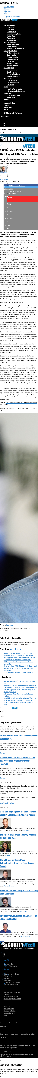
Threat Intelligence (13, 44)
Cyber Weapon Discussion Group (12, 992)
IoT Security (10, 61)
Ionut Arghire (4, 179)
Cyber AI (6, 99)
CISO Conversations (13, 83)
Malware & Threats (9, 25)
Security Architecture (10, 51)
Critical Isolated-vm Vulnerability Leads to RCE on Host (18, 655)
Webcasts (6, 9)
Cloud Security (11, 55)
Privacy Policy (7, 1015)
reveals (20, 287)
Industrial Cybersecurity (14, 89)
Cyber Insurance (12, 70)
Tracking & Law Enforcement (15, 49)
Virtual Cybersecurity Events (11, 974)
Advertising (7, 1007)
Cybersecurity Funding (14, 95)
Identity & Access (12, 59)
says (29, 328)
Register (2, 753)
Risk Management (9, 68)
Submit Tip (3, 1026)
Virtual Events (7, 11)
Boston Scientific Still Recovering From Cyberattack (18, 700)
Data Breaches (11, 32)
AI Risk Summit (8, 980)
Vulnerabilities (11, 40)
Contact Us (3, 1038)
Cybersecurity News (9, 7)
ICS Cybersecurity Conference (12, 17)
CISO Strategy (8, 78)
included (23, 240)
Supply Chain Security (13, 76)
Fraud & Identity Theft (14, 34)
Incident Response (12, 46)
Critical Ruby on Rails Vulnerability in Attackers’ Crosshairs (20, 698)
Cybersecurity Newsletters (11, 985)
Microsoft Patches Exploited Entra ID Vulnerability (17, 660)
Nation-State (11, 36)
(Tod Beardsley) (24, 911)
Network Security (12, 66)
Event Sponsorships (9, 1009)
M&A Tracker (11, 97)
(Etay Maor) (25, 830)
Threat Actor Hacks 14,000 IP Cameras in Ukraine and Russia (20, 666)
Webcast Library (8, 976)
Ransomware (11, 38)
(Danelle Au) (7, 855)
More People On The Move (7, 803)
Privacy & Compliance (13, 74)
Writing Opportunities (9, 1011)
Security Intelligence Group (11, 997)
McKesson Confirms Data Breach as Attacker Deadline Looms (20, 687)
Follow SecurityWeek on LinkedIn (12, 999)
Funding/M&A (7, 93)
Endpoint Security (12, 57)
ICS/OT (6, 87)
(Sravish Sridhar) (25, 936)
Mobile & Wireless (12, 63)
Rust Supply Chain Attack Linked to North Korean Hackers (19, 658)
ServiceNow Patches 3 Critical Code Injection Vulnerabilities (20, 685)
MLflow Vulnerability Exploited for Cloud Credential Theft (19, 672)
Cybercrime (10, 30)
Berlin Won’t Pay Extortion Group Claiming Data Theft (18, 653)
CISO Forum (10, 85)
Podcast (6, 13)
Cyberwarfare (11, 27)
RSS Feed (6, 994)
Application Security (13, 53)
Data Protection (12, 72)
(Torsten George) (8, 886)
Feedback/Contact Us (9, 1013)
